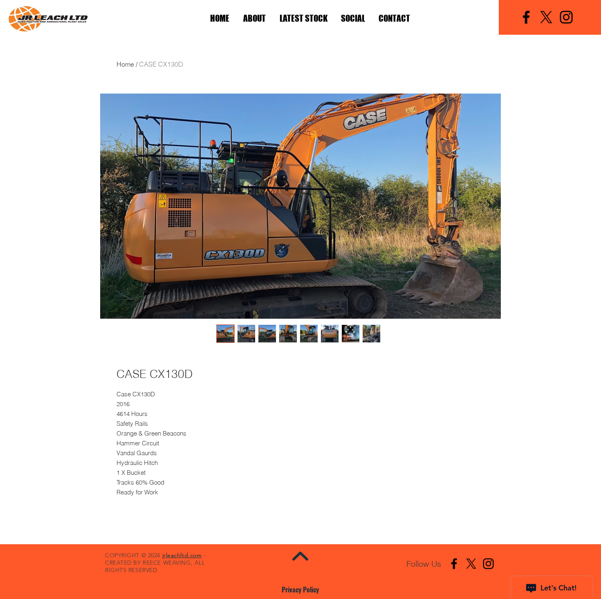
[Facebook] (526, 17)
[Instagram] (566, 17)
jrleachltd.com (182, 555)
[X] (546, 17)
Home (125, 64)
